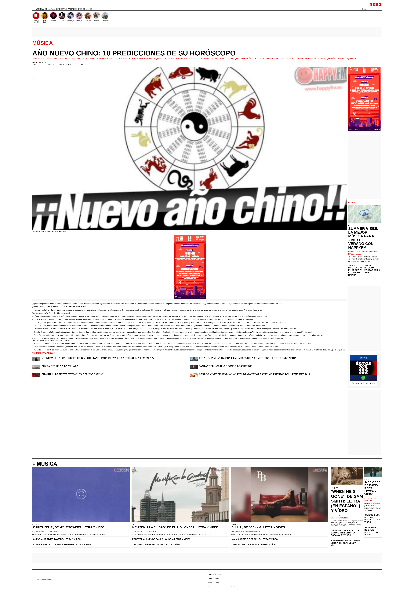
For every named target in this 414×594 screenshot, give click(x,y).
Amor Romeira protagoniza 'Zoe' (372, 269)
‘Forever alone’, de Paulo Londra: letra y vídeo (161, 539)
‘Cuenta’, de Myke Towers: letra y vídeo (57, 539)
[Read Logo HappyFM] (44, 5)
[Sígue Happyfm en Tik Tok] (380, 5)
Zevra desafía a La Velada (60, 366)
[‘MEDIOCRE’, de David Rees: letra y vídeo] (373, 472)
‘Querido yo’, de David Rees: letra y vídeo (372, 518)
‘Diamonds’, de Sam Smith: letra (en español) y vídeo (346, 543)
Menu (33, 9)
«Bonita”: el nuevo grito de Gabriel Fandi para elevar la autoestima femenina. (98, 358)
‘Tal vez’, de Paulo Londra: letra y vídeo (156, 545)
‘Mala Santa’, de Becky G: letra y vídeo (254, 539)
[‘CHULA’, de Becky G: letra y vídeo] (279, 494)
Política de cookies (213, 578)
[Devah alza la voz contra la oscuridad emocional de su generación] (194, 359)
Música (40, 9)
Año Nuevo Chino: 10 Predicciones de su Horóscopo (134, 53)
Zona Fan (50, 9)
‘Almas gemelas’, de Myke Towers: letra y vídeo (62, 545)
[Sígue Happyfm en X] (377, 5)
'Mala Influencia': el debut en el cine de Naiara (355, 270)
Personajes (85, 9)
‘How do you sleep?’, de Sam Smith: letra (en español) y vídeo (345, 532)
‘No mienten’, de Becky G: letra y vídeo (254, 545)
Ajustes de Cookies (213, 583)
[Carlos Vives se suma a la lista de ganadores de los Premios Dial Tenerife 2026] (194, 375)
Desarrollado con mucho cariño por (225, 587)
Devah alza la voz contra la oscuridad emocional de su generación (248, 358)
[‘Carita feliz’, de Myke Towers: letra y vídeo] (81, 494)
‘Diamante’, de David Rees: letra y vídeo (372, 531)
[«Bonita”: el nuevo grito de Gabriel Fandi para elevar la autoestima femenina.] (36, 359)
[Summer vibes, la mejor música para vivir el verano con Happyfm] (364, 214)
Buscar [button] (380, 9)
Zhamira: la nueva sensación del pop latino (72, 374)
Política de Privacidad (214, 574)
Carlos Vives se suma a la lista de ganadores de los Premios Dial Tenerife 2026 (254, 374)
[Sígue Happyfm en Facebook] (371, 5)
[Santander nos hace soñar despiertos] (194, 367)
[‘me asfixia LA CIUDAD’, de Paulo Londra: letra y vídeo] (180, 494)
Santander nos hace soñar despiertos (225, 366)
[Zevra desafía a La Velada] (36, 367)
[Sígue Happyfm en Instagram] (374, 5)
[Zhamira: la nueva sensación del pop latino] (36, 375)
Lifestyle (61, 9)
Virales (72, 9)
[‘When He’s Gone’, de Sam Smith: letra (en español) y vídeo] (347, 476)
